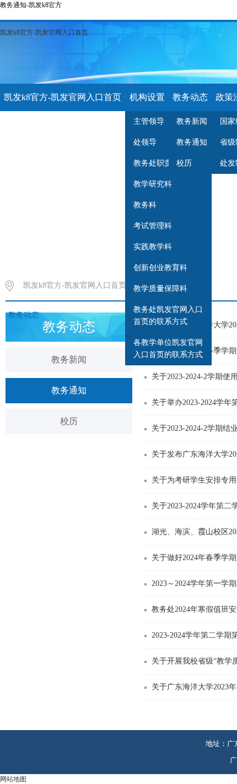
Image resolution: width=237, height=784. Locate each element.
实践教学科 (152, 247)
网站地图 (13, 779)
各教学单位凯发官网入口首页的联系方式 (168, 348)
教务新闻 (69, 359)
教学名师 (99, 124)
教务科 (145, 205)
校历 (69, 421)
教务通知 (69, 390)
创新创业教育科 (160, 268)
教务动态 (190, 97)
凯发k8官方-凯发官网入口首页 (44, 32)
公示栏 (60, 124)
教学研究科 (152, 184)
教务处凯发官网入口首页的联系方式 (168, 315)
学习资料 (21, 124)
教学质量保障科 (160, 288)
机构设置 (147, 97)
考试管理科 (152, 226)
